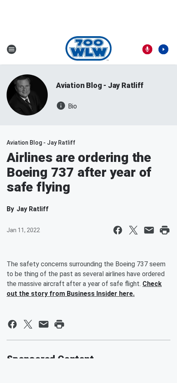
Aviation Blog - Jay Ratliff (99, 85)
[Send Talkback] (147, 49)
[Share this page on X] (133, 230)
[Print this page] (164, 230)
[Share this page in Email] (149, 230)
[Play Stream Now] (163, 49)
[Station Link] (88, 49)
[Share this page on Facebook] (117, 230)
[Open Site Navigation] (11, 49)
